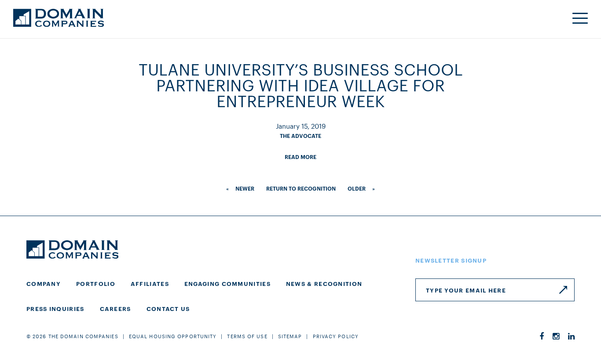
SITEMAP (290, 336)
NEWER (244, 188)
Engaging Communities (227, 283)
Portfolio (95, 283)
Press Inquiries (55, 308)
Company (43, 283)
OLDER (357, 188)
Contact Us (168, 308)
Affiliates (150, 283)
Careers (115, 308)
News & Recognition (324, 283)
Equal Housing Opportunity (173, 336)
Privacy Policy (336, 336)
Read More (300, 156)
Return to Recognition (301, 188)
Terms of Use (247, 336)
